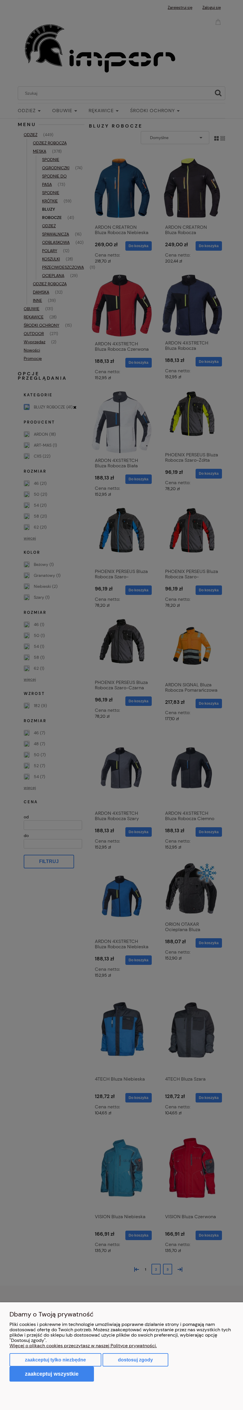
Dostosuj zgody (135, 1359)
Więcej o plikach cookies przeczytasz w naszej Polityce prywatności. (83, 1346)
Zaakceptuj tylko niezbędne (55, 1359)
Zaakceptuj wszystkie (52, 1374)
